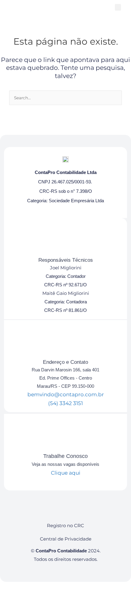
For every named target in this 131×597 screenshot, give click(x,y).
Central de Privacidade (65, 539)
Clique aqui (65, 473)
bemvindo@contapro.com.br (65, 394)
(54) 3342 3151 (65, 403)
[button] (118, 7)
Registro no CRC (65, 525)
